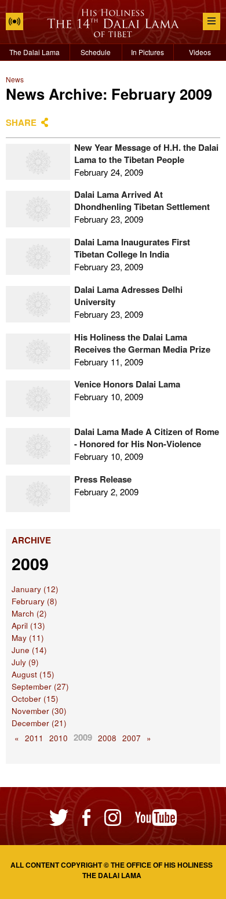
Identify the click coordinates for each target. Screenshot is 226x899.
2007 (131, 738)
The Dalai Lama (34, 52)
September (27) (40, 686)
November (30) (39, 710)
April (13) (28, 625)
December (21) (39, 722)
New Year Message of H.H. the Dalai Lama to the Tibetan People (146, 153)
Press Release (103, 479)
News (15, 79)
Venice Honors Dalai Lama (127, 384)
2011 (34, 738)
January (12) (35, 588)
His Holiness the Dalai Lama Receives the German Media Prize (142, 343)
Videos (200, 52)
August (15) (33, 674)
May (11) (28, 637)
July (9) (25, 662)
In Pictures (147, 52)
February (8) (34, 601)
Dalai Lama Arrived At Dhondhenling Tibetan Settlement (142, 200)
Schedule (96, 52)
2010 (58, 738)
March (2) (29, 613)
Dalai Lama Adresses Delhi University (128, 295)
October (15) (35, 698)
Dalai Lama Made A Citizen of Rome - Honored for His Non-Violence (146, 437)
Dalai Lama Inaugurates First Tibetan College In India (132, 247)
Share (21, 122)
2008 (107, 738)
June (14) (29, 649)
